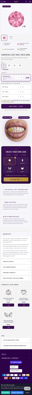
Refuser (27, 392)
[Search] (26, 1)
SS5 (9, 65)
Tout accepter (5, 392)
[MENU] (0, 1)
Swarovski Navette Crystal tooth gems (8, 321)
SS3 (3, 65)
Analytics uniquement (17, 392)
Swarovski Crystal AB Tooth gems (8, 299)
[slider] (11, 130)
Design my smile (16, 179)
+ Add (8, 305)
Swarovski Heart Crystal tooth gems (24, 299)
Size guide (5, 69)
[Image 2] (11, 38)
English (13, 367)
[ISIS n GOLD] (16, 1)
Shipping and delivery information (14, 345)
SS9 (19, 65)
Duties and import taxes (11, 340)
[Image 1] (4, 38)
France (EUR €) (15, 370)
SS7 (14, 65)
